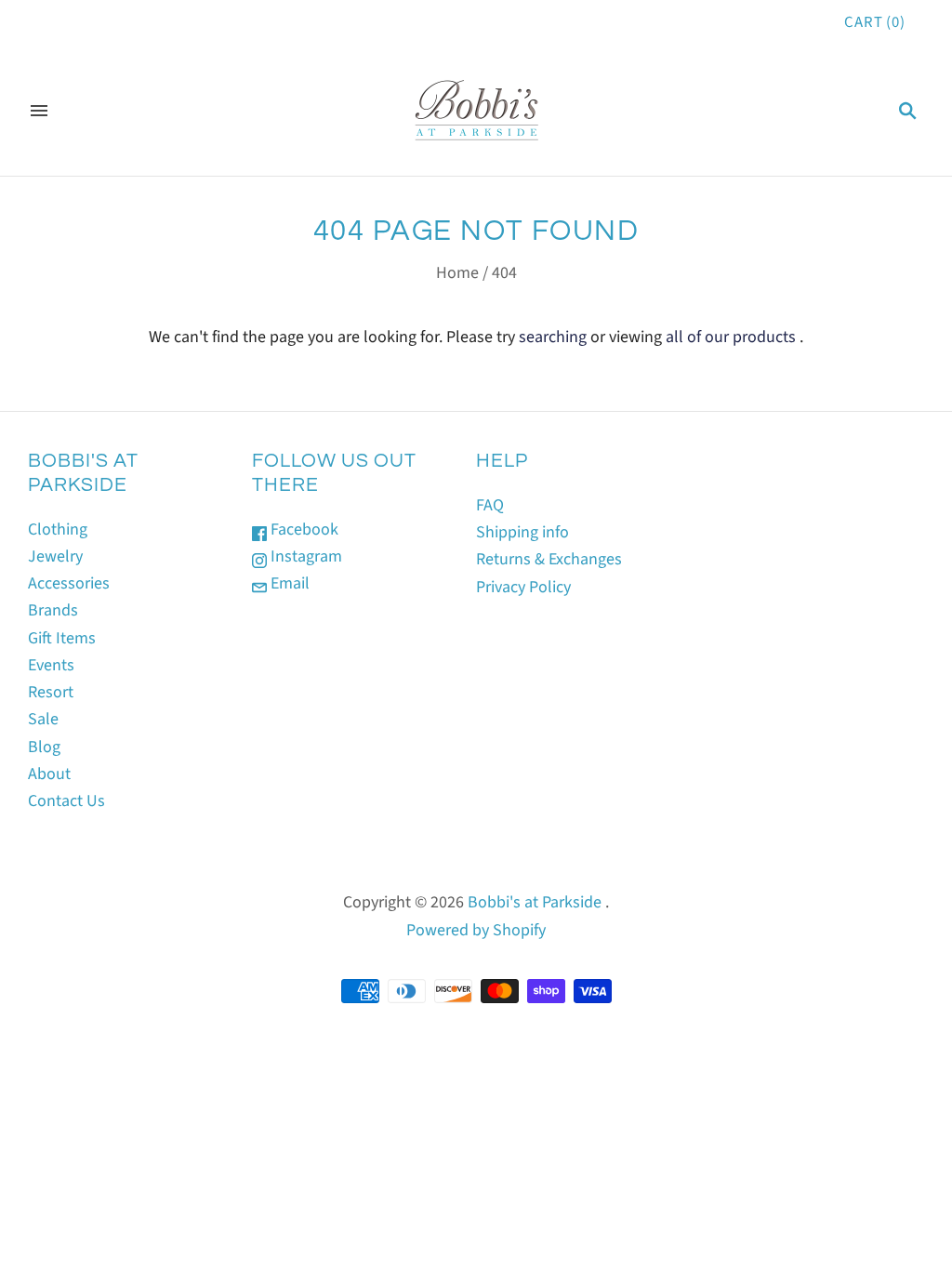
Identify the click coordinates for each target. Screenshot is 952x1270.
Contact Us (66, 801)
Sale (43, 719)
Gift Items (62, 638)
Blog (44, 747)
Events (51, 665)
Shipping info (522, 532)
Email (288, 583)
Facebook (302, 529)
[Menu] (39, 110)
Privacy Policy (523, 587)
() (875, 22)
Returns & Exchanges (549, 559)
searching (553, 337)
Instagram (304, 556)
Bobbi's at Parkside (535, 902)
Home (457, 272)
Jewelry (55, 556)
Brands (53, 610)
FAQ (490, 505)
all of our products (731, 337)
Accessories (69, 583)
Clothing (57, 529)
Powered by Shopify (476, 930)
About (49, 774)
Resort (50, 692)
